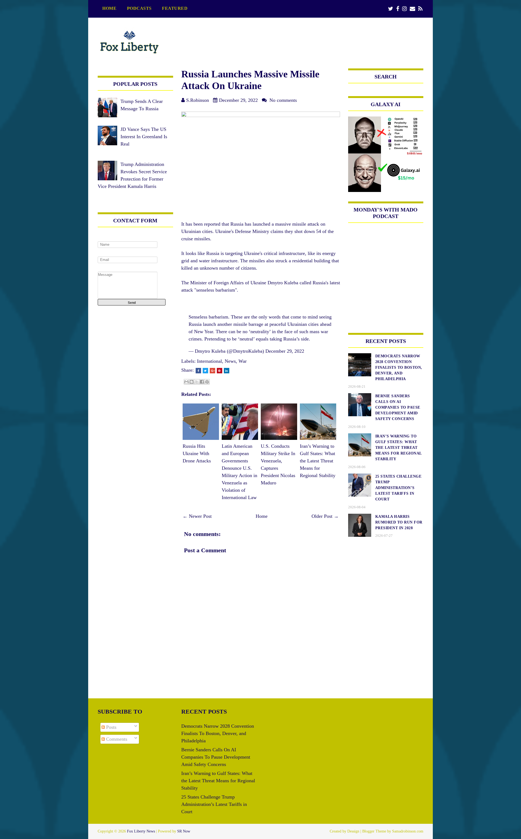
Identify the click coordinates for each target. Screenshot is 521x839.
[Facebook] (397, 8)
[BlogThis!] (191, 381)
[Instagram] (404, 8)
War (243, 361)
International (209, 361)
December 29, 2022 (284, 351)
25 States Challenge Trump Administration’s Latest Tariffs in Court (214, 804)
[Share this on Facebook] (198, 370)
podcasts (139, 8)
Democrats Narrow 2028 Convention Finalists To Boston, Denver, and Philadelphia (217, 733)
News (230, 361)
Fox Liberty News (141, 831)
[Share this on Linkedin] (226, 370)
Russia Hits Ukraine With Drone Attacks (197, 453)
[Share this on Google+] (212, 370)
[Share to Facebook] (202, 381)
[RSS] (420, 8)
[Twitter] (390, 8)
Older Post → (325, 516)
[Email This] (186, 381)
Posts (110, 727)
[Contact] (412, 8)
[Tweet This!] (205, 370)
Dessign (353, 831)
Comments (116, 739)
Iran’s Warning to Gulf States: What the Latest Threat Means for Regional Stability (317, 460)
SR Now (183, 831)
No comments (283, 100)
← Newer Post (197, 516)
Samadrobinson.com (407, 831)
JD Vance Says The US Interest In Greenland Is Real (143, 137)
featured (175, 8)
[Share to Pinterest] (207, 381)
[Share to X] (196, 381)
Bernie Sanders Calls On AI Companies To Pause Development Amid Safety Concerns (215, 757)
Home (109, 8)
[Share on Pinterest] (219, 370)
